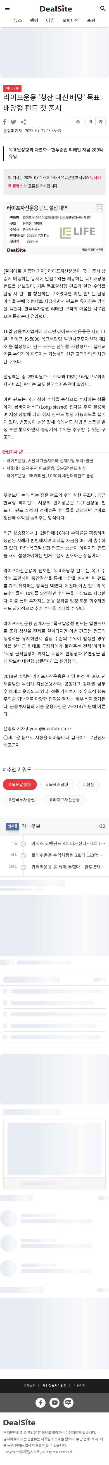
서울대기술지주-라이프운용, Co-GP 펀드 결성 (46, 468)
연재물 (12, 826)
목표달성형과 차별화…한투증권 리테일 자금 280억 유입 (56, 153)
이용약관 (80, 1385)
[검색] (103, 8)
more (21, 452)
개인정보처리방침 (54, 1385)
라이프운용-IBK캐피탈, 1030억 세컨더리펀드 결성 (50, 476)
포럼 (91, 20)
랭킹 (34, 20)
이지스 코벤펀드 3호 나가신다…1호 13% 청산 (68, 843)
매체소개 (29, 1385)
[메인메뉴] (7, 8)
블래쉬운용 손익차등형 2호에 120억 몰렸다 (68, 855)
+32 (101, 826)
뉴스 (18, 20)
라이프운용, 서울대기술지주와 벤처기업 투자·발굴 (49, 461)
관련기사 (10, 452)
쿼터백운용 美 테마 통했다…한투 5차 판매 (68, 867)
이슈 (50, 20)
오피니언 (70, 20)
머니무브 (12, 88)
